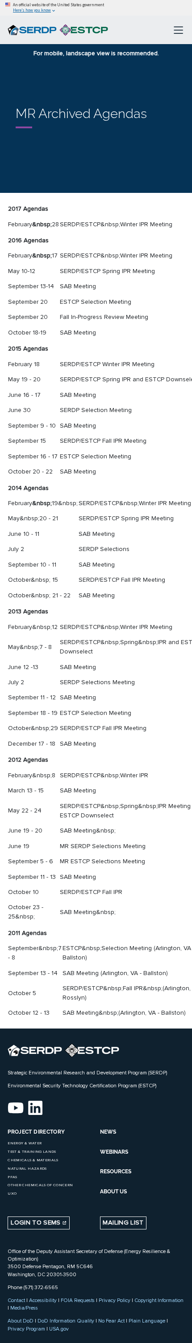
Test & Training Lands (32, 1151)
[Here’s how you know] (96, 8)
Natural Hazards (27, 1168)
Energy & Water (25, 1143)
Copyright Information (159, 1300)
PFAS (12, 1177)
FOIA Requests (78, 1300)
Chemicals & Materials (33, 1160)
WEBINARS (114, 1152)
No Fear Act (111, 1321)
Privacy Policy (114, 1300)
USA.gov (59, 1329)
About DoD (20, 1321)
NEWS (108, 1132)
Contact (16, 1300)
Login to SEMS (37, 1222)
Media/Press (24, 1308)
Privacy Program (26, 1329)
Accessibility (43, 1300)
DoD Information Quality (66, 1321)
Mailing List (123, 1222)
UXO (12, 1193)
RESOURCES (115, 1171)
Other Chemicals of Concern (40, 1185)
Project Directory (36, 1132)
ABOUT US (113, 1191)
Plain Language (147, 1321)
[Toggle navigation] (178, 29)
